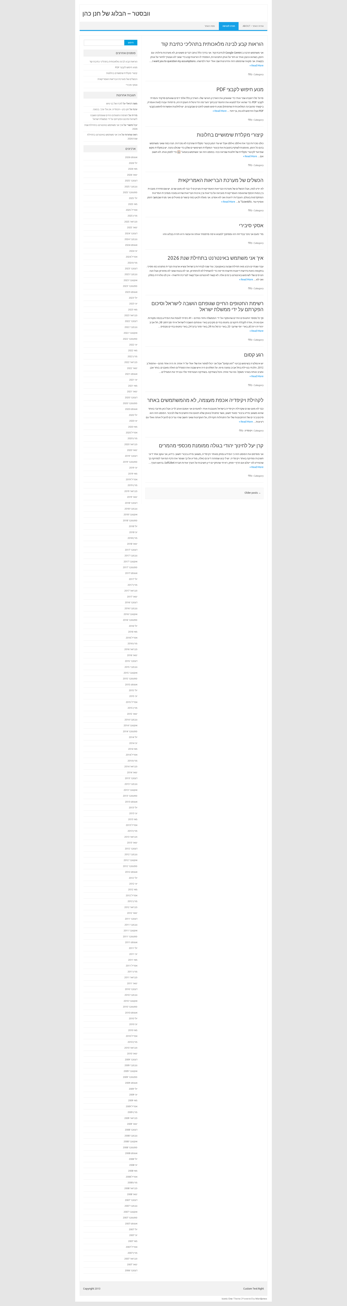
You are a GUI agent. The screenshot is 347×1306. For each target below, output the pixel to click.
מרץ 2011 (132, 971)
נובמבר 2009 (131, 1065)
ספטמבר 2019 (130, 462)
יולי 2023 (133, 297)
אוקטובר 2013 (130, 790)
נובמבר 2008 (131, 1135)
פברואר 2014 (130, 766)
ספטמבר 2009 (130, 1077)
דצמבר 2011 (131, 918)
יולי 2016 (133, 626)
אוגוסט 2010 (131, 1012)
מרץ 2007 (132, 1253)
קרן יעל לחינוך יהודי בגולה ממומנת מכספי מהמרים (211, 445)
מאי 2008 (132, 1170)
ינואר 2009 (132, 1124)
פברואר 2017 (130, 590)
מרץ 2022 (132, 356)
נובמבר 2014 (131, 719)
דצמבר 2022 (131, 321)
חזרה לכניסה (228, 26)
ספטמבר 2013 (130, 795)
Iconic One (227, 1298)
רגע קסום (254, 354)
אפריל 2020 (131, 432)
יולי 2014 (133, 737)
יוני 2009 (133, 1094)
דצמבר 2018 (131, 503)
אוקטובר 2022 (130, 333)
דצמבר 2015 (131, 661)
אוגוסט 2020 (131, 409)
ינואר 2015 (132, 714)
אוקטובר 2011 (130, 930)
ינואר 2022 (132, 368)
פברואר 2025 (130, 221)
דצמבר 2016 (131, 602)
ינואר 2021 (132, 391)
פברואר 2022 (130, 362)
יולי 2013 (133, 807)
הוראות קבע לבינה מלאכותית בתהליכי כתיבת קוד (212, 44)
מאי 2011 (132, 960)
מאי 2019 (132, 473)
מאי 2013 (132, 819)
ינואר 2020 (132, 450)
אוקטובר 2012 (130, 860)
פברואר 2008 (130, 1188)
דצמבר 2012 (131, 848)
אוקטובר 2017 (130, 561)
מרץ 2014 (132, 760)
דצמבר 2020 (131, 397)
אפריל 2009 (131, 1106)
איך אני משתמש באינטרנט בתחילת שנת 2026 (216, 258)
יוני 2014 (133, 743)
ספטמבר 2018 (130, 520)
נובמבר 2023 (131, 274)
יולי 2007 (133, 1229)
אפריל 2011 (131, 965)
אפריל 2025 (131, 210)
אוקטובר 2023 (130, 280)
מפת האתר (210, 26)
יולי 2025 (133, 198)
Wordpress (261, 1298)
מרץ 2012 (132, 901)
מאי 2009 (132, 1100)
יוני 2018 (133, 532)
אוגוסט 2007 (131, 1223)
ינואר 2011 (132, 983)
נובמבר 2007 (131, 1206)
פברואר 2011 (130, 977)
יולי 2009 (133, 1088)
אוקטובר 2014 (130, 725)
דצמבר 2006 (131, 1270)
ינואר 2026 (132, 174)
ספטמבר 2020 (130, 403)
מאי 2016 (132, 631)
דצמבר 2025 (131, 180)
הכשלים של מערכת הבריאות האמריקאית (221, 180)
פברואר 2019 (130, 491)
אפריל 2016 (131, 637)
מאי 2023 (132, 309)
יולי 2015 (133, 690)
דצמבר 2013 (131, 778)
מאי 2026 (132, 169)
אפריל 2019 (131, 479)
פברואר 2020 (130, 444)
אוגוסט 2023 (131, 292)
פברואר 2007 (130, 1258)
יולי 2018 (133, 526)
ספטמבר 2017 (130, 567)
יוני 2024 (133, 251)
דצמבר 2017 (131, 549)
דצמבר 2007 (131, 1200)
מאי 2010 (132, 1030)
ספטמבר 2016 (130, 620)
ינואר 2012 (132, 913)
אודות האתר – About (253, 26)
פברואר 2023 (130, 315)
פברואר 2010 (130, 1047)
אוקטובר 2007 (130, 1211)
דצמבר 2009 (131, 1059)
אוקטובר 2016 (130, 614)
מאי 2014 (132, 749)
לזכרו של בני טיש (114, 103)
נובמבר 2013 (131, 784)
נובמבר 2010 (131, 995)
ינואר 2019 (132, 497)
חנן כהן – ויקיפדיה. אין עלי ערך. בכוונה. (111, 109)
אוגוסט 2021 (131, 374)
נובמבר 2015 (131, 667)
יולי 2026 (133, 163)
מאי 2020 (132, 426)
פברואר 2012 (130, 907)
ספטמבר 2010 (130, 1006)
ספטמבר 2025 (130, 192)
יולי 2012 (133, 878)
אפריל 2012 (131, 895)
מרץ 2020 (132, 438)
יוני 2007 (133, 1235)
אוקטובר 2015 (130, 672)
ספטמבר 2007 (130, 1217)
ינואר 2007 (132, 1264)
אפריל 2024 (131, 256)
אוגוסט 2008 (131, 1153)
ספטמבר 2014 (130, 731)
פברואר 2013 (130, 837)
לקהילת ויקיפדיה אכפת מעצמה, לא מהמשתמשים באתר (205, 400)
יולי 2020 (133, 415)
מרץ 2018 (132, 538)
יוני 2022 (133, 344)
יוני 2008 (133, 1165)
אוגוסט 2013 (131, 801)
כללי (250, 74)
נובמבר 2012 (131, 854)
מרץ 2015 (132, 708)
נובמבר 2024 (131, 239)
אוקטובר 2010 (130, 1001)
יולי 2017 (133, 579)
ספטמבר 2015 (130, 678)
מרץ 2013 (132, 831)
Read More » (257, 65)
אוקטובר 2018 (130, 514)
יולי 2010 (133, 1018)
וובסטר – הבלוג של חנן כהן (116, 13)
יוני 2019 (133, 467)
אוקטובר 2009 (130, 1071)
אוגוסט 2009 (131, 1083)
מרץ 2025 (132, 215)
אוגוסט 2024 (131, 245)
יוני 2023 (133, 303)
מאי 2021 (132, 385)
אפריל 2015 (131, 702)
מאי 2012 (132, 889)
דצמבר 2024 (131, 233)
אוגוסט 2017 (131, 573)
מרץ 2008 (132, 1182)
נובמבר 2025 (131, 186)
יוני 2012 (133, 883)
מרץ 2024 (132, 262)
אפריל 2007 (131, 1247)
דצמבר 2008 (131, 1129)
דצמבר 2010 (131, 989)
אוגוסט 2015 (131, 684)
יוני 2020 (133, 420)
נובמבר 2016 (131, 608)
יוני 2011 (133, 954)
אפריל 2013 (131, 825)
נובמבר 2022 (131, 327)
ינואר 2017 (132, 596)
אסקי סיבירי (251, 225)
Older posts (253, 492)
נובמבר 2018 (131, 508)
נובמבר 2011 (131, 924)
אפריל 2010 (131, 1036)
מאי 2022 (132, 350)
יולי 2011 (133, 948)
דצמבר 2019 (131, 456)
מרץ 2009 (132, 1112)
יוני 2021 (133, 379)
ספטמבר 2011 (130, 936)
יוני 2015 (133, 696)
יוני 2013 (133, 813)
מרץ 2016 (132, 643)
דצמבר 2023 (131, 268)
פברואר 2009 (130, 1118)
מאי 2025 (132, 204)
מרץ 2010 (132, 1042)
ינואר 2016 (132, 655)
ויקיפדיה (248, 430)
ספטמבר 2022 (130, 339)
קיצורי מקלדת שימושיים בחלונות (230, 134)
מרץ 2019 (132, 485)
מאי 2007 (132, 1241)
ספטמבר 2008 (130, 1147)
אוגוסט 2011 (131, 942)
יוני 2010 (133, 1024)
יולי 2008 (133, 1159)
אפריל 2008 (131, 1176)
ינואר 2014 (132, 772)
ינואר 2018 (132, 543)
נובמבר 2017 (131, 555)
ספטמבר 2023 (130, 286)
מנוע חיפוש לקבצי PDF (240, 89)
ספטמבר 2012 (130, 866)
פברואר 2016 (130, 649)
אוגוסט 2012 (131, 872)
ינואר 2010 (132, 1053)
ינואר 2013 (132, 842)
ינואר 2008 (132, 1194)
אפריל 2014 (131, 754)
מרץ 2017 (132, 585)
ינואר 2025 (132, 227)
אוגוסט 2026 (131, 157)
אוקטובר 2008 (130, 1141)
